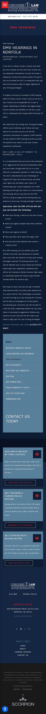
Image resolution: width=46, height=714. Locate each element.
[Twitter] (25, 629)
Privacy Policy (30, 594)
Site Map (13, 594)
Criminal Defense (23, 652)
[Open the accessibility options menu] (5, 709)
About (23, 649)
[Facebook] (17, 629)
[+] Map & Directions (23, 616)
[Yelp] (29, 629)
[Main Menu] (5, 5)
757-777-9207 (30, 17)
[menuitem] (23, 347)
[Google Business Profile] (21, 629)
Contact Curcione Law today (16, 325)
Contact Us (23, 655)
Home (22, 646)
